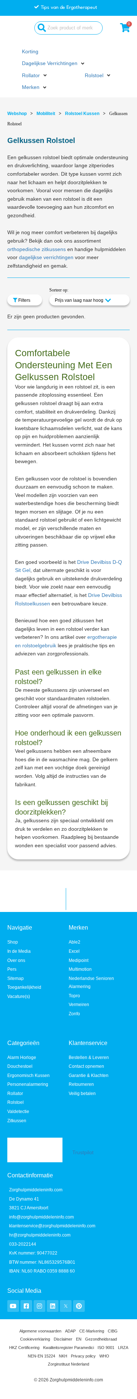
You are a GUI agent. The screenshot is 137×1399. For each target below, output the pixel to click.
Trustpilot (83, 1152)
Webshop (17, 113)
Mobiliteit (46, 113)
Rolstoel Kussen (82, 113)
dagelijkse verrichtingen (46, 257)
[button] (54, 64)
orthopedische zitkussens (36, 249)
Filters (23, 300)
